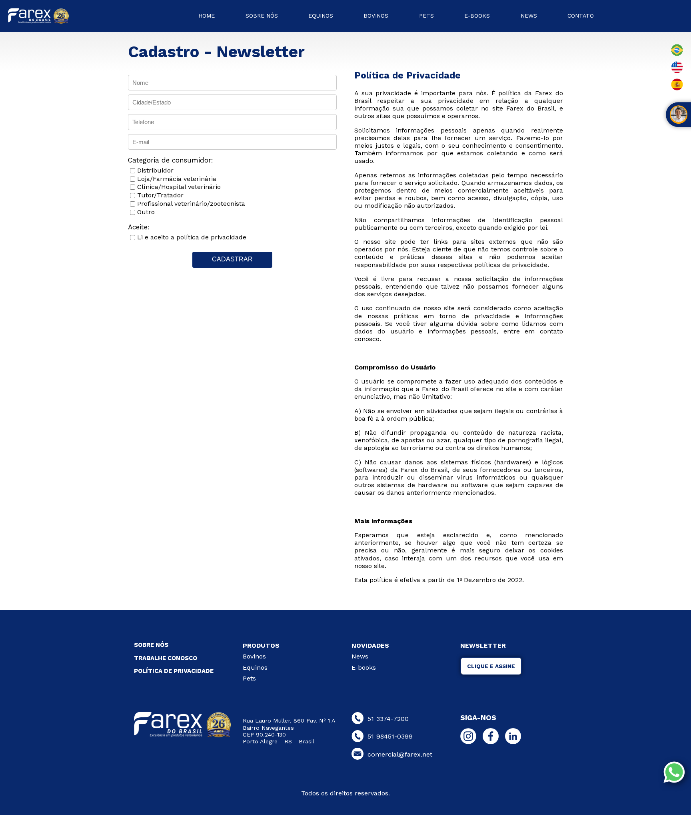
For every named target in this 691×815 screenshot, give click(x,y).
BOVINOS (375, 15)
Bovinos (254, 656)
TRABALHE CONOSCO (165, 658)
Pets (249, 678)
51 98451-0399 (390, 736)
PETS (426, 15)
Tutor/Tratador (160, 195)
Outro (146, 212)
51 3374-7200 (388, 719)
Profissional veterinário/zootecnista (191, 203)
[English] (677, 72)
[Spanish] (677, 89)
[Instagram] (470, 738)
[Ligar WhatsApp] (676, 773)
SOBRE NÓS (262, 15)
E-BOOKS (477, 15)
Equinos (255, 667)
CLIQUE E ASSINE (491, 666)
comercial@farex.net (399, 754)
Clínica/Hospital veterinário (179, 187)
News (359, 656)
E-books (363, 667)
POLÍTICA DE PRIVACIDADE (174, 670)
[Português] (677, 54)
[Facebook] (493, 738)
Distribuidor (155, 170)
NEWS (529, 15)
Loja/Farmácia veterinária (176, 179)
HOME (206, 15)
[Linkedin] (515, 738)
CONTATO (580, 15)
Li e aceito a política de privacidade (191, 237)
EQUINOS (320, 15)
